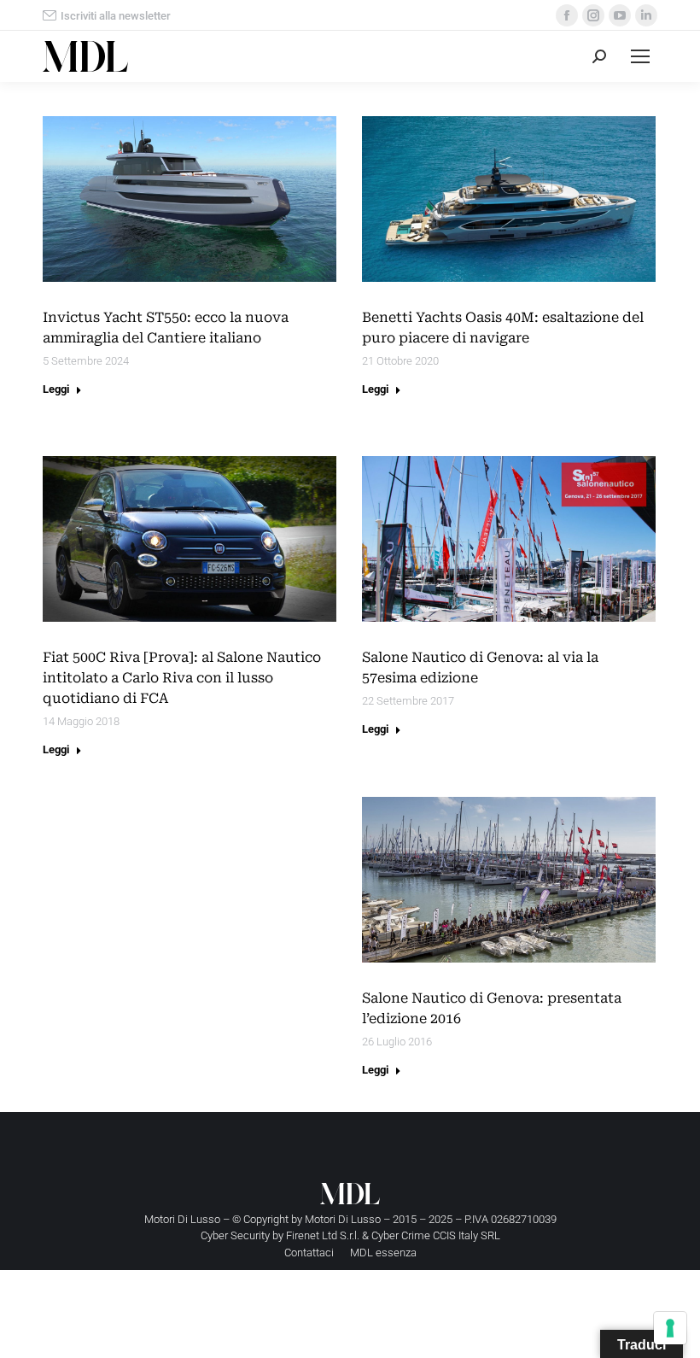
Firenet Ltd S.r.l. (322, 1235)
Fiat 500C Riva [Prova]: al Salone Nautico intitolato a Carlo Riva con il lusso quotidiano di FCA (182, 677)
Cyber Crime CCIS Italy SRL (435, 1235)
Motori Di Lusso (343, 1219)
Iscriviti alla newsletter (116, 15)
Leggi (56, 389)
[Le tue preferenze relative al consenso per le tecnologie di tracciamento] (670, 1328)
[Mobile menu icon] (640, 56)
